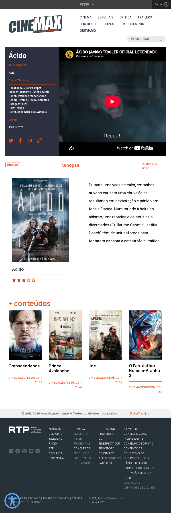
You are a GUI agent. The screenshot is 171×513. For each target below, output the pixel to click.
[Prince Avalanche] (65, 335)
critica (125, 17)
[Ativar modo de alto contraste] (12, 501)
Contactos (82, 463)
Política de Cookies (56, 498)
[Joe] (105, 335)
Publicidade (35, 502)
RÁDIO (53, 443)
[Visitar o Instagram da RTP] (24, 451)
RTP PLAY (79, 429)
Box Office (88, 24)
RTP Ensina (56, 458)
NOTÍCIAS (55, 429)
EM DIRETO (81, 433)
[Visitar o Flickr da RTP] (37, 451)
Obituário (88, 30)
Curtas (109, 24)
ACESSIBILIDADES (109, 458)
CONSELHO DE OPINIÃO (138, 443)
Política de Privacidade (24, 498)
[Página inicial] (35, 24)
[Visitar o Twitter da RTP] (17, 451)
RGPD (127, 477)
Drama (12, 165)
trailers (145, 17)
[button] (14, 141)
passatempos (133, 24)
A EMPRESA (131, 429)
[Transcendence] (25, 335)
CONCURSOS (82, 448)
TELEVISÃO (55, 438)
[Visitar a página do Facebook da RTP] (11, 451)
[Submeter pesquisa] (161, 39)
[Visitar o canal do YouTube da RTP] (31, 451)
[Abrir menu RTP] (85, 4)
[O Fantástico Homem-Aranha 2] (145, 335)
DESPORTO (56, 433)
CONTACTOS (107, 429)
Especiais (105, 17)
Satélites (105, 463)
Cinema (86, 17)
